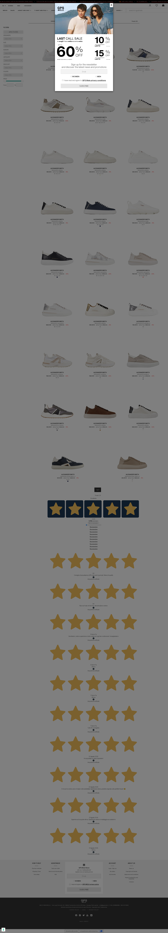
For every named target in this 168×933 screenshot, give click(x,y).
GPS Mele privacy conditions (94, 80)
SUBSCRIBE (83, 86)
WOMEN (75, 76)
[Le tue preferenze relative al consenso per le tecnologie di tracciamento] (3, 929)
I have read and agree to (85, 80)
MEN (99, 76)
